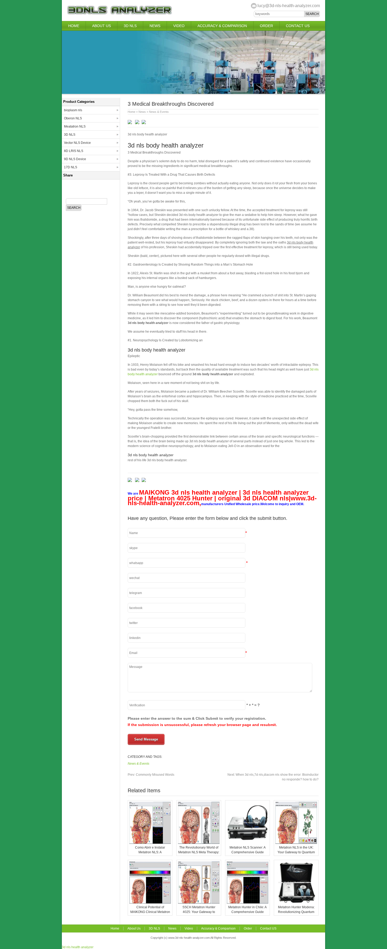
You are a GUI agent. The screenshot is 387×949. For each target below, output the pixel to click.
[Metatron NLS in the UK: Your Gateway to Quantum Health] (296, 843)
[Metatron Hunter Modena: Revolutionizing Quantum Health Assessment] (296, 902)
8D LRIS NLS (73, 151)
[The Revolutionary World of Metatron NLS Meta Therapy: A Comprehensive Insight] (199, 843)
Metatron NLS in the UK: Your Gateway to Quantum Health (296, 852)
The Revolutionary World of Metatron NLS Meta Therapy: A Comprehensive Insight (198, 852)
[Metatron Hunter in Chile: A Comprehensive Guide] (247, 902)
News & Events (159, 111)
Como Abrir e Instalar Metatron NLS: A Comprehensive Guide (150, 852)
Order (266, 26)
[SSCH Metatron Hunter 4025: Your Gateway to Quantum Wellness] (199, 902)
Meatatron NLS (75, 126)
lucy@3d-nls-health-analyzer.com (288, 5)
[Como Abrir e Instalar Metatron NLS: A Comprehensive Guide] (150, 843)
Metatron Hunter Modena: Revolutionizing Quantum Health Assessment (296, 911)
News (155, 26)
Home (73, 26)
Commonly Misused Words (151, 775)
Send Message (146, 739)
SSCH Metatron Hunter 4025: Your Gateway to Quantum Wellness (198, 911)
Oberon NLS (73, 118)
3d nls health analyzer (77, 947)
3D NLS (130, 26)
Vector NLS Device (77, 143)
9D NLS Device (75, 159)
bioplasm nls (73, 110)
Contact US (298, 26)
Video (179, 26)
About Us (101, 26)
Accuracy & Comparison (222, 26)
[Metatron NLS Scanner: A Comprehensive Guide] (247, 843)
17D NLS (70, 167)
